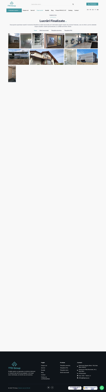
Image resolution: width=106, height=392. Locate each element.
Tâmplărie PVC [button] (68, 30)
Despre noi (25, 10)
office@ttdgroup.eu (84, 378)
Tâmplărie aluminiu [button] (56, 30)
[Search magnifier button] (73, 4)
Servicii (33, 10)
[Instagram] (52, 387)
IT (95, 9)
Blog (52, 10)
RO (98, 9)
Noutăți (47, 10)
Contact (76, 10)
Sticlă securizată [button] (44, 30)
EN (88, 9)
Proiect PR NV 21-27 (61, 10)
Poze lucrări (40, 10)
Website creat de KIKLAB (24, 388)
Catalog (70, 10)
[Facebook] (48, 387)
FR (90, 9)
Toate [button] (35, 30)
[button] (102, 388)
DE (93, 9)
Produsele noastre (13, 10)
